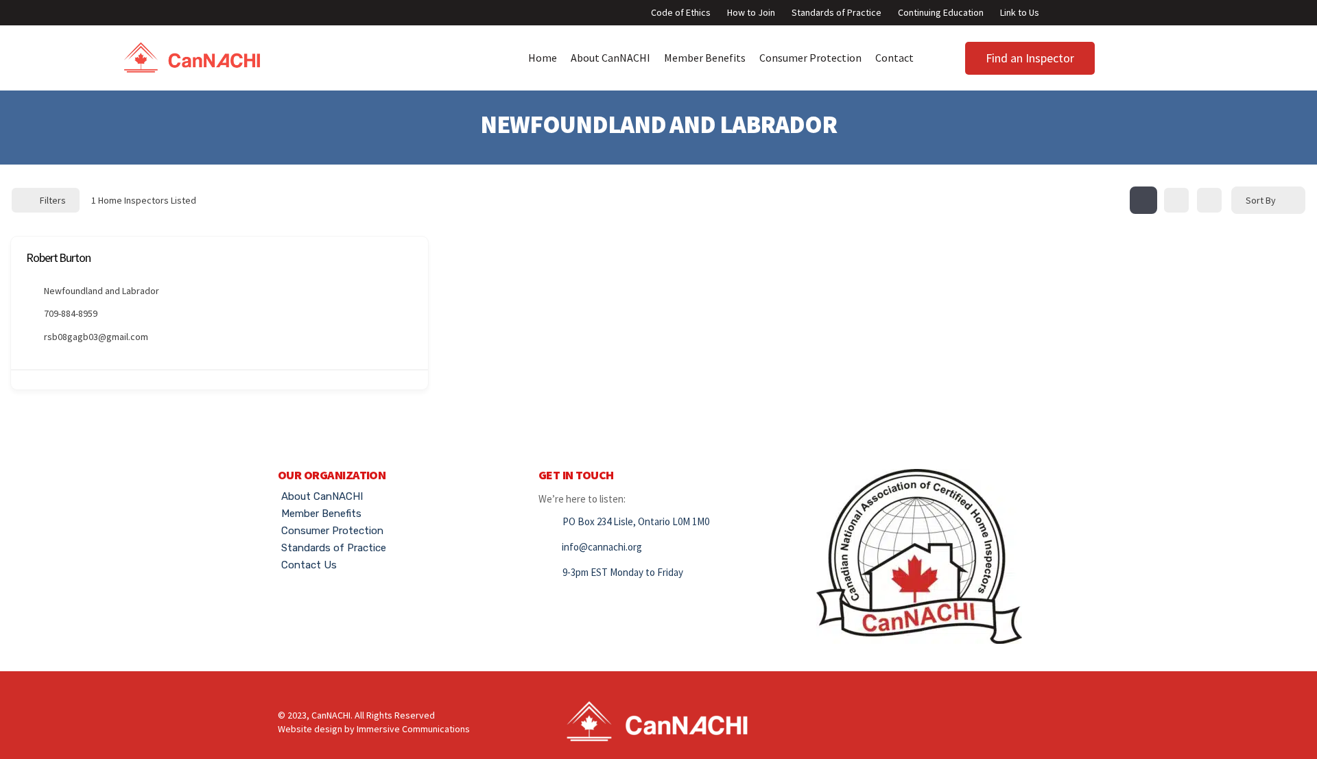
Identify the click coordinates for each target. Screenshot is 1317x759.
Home (542, 57)
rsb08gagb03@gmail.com (96, 336)
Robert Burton (58, 257)
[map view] (1209, 200)
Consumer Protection (810, 57)
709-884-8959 (70, 313)
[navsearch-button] (1126, 55)
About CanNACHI (610, 57)
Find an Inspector (1030, 58)
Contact (894, 57)
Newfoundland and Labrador (101, 291)
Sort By (1261, 200)
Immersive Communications (413, 729)
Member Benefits (705, 57)
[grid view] (1143, 200)
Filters (53, 200)
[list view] (1176, 200)
